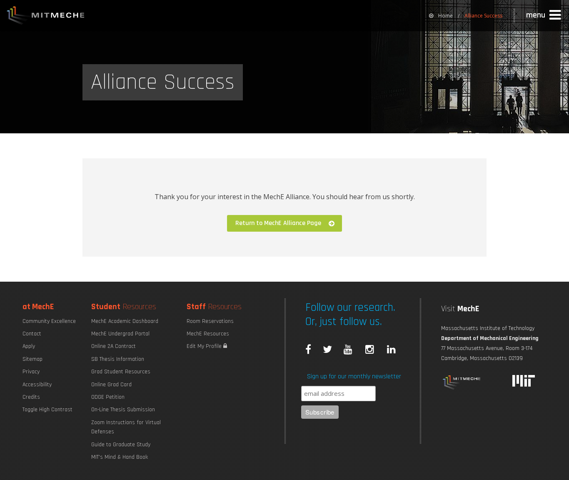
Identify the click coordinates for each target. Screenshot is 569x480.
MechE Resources (208, 334)
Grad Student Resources (120, 371)
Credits (31, 397)
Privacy (31, 371)
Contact (31, 334)
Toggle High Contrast (47, 409)
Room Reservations (210, 321)
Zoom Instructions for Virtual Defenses (126, 427)
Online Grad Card (111, 384)
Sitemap (32, 359)
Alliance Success (483, 15)
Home (445, 15)
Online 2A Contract (113, 346)
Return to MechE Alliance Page (278, 223)
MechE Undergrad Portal (120, 334)
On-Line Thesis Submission (123, 409)
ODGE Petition (108, 397)
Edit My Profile (205, 346)
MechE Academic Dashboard (124, 321)
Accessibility (37, 384)
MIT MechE (45, 16)
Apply (28, 346)
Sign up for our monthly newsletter (354, 376)
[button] (544, 15)
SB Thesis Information (117, 359)
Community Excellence (49, 321)
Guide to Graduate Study (120, 444)
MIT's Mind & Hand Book (119, 457)
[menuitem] (441, 15)
